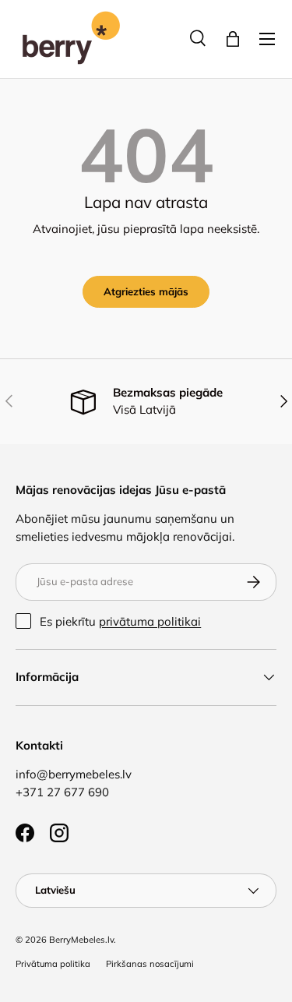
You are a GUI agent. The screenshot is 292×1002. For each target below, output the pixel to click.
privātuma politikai (150, 621)
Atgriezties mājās (146, 291)
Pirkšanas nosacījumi (150, 963)
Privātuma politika (53, 963)
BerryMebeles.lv (81, 939)
